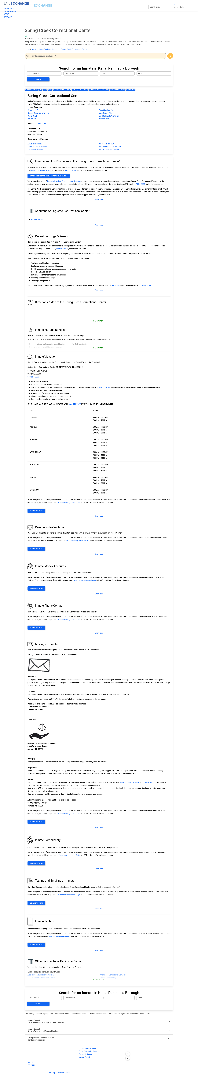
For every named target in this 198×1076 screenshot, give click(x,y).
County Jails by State (87, 1048)
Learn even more (36, 511)
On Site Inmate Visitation (109, 116)
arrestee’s (116, 285)
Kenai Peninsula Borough (49, 49)
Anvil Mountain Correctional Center (41, 978)
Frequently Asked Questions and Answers (64, 181)
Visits (36, 90)
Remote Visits (83, 90)
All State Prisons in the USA (110, 147)
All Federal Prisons (35, 150)
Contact (31, 1065)
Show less (99, 199)
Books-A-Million (148, 782)
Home (27, 49)
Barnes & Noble (133, 782)
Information (29, 90)
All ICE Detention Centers (109, 150)
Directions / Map (106, 113)
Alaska (34, 49)
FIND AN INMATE (11, 11)
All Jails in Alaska (35, 144)
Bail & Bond (32, 116)
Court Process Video (117, 90)
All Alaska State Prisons (37, 147)
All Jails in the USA (106, 144)
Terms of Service (63, 1073)
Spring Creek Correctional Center (74, 49)
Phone (45, 90)
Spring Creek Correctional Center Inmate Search (48, 176)
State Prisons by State (88, 1051)
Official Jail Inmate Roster (40, 170)
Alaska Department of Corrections (41, 975)
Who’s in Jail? (33, 110)
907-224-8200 (40, 124)
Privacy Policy (49, 1073)
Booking (106, 90)
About (30, 1062)
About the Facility (106, 110)
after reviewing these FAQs (69, 502)
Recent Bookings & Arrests (38, 113)
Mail (40, 90)
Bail (54, 90)
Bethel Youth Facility (108, 978)
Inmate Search (61, 90)
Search (38, 79)
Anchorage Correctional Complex (113, 975)
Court (100, 90)
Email (69, 90)
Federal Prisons (85, 1054)
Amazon (123, 782)
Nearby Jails (130, 90)
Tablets (75, 90)
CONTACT (8, 17)
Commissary (93, 90)
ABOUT (6, 14)
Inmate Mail (32, 119)
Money (50, 90)
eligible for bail (62, 249)
